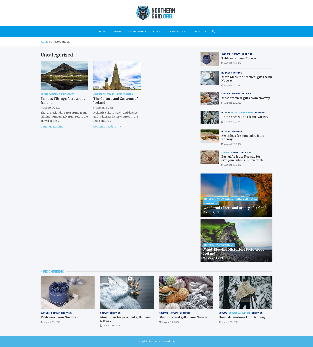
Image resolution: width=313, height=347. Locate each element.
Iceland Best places (246, 198)
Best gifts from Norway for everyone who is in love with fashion (242, 160)
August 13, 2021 (104, 107)
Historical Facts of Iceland (218, 198)
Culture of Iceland (103, 94)
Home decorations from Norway (244, 117)
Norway (236, 54)
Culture (225, 54)
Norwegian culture (242, 112)
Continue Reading (52, 126)
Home (102, 31)
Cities (156, 31)
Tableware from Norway (239, 58)
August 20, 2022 (232, 62)
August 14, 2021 (51, 107)
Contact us (199, 31)
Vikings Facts (66, 94)
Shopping (247, 54)
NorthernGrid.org (166, 341)
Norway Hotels (176, 31)
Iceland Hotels (137, 31)
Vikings (117, 31)
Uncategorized (49, 94)
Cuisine (225, 152)
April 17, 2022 (213, 212)
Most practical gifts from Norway (245, 98)
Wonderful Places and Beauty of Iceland (234, 208)
